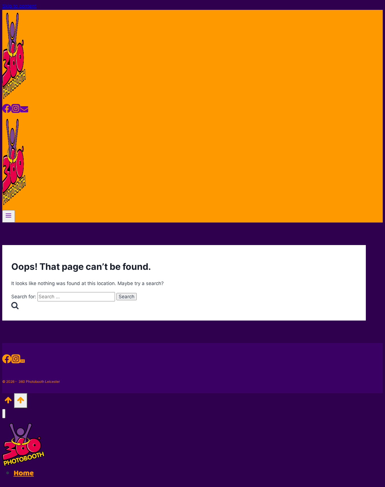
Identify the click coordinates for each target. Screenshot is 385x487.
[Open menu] (8, 216)
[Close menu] (3, 413)
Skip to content (19, 6)
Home (24, 473)
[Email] (24, 110)
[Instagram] (15, 110)
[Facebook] (6, 110)
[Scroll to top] (8, 402)
